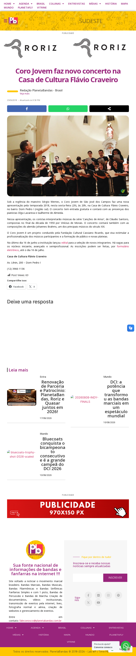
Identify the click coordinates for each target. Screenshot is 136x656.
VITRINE (42, 7)
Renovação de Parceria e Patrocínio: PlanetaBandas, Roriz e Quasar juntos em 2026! (52, 396)
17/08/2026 (46, 418)
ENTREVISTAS (76, 3)
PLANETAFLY (25, 7)
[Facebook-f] (88, 595)
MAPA (124, 3)
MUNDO (9, 7)
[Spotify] (118, 595)
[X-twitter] (88, 602)
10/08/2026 (109, 422)
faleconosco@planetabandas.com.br (40, 620)
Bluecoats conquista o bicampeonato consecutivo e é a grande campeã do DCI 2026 (52, 453)
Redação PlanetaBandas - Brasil (41, 90)
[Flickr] (98, 595)
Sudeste (91, 21)
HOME (7, 3)
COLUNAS (55, 3)
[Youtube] (98, 602)
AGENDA (24, 3)
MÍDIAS (93, 3)
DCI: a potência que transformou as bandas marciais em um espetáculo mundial (116, 399)
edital (64, 242)
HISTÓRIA (111, 3)
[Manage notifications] (129, 649)
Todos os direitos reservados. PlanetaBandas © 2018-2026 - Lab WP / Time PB (61, 651)
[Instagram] (108, 595)
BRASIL (41, 3)
